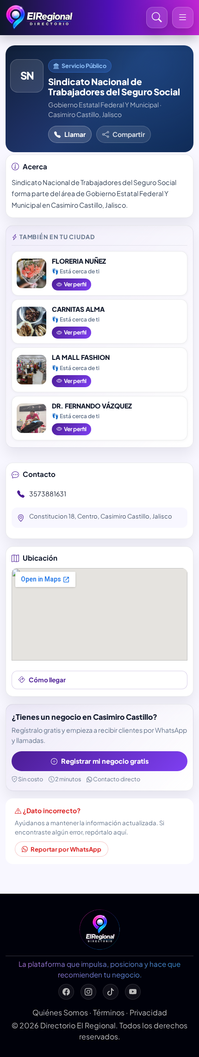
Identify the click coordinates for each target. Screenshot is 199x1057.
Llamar (75, 134)
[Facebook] (66, 992)
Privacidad (148, 1012)
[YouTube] (133, 992)
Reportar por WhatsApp (66, 849)
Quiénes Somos (60, 1012)
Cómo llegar (47, 680)
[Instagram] (88, 992)
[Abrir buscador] (157, 17)
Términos (108, 1012)
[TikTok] (110, 992)
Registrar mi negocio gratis (105, 761)
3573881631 (47, 493)
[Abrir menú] (182, 17)
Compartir (128, 134)
